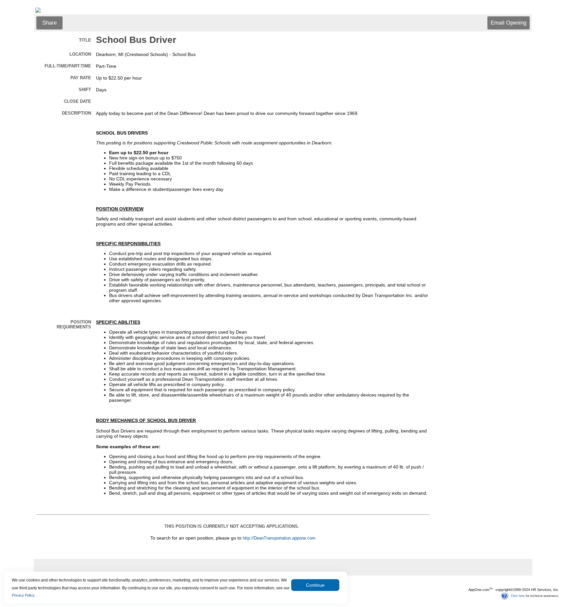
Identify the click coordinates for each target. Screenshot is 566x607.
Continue (315, 585)
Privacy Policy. (23, 595)
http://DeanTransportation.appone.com (279, 538)
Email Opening (508, 23)
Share (49, 23)
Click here (518, 595)
